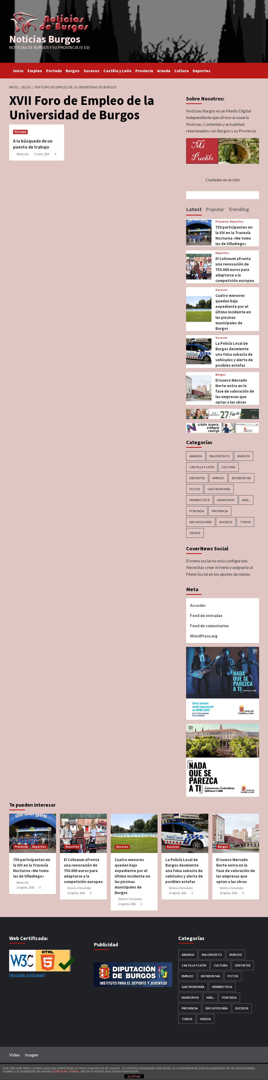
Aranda (163, 70)
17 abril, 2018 (41, 154)
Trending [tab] (238, 209)
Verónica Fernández (79, 888)
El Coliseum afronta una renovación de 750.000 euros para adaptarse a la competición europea (234, 269)
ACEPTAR (134, 1076)
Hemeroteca (199, 500)
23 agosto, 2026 (25, 887)
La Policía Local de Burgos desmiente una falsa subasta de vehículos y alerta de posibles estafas (234, 354)
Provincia (144, 70)
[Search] (256, 69)
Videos (194, 533)
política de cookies (66, 1071)
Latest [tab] (194, 209)
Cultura (181, 70)
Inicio (18, 70)
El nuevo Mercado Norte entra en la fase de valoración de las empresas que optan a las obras (234, 391)
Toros (245, 522)
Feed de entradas (206, 615)
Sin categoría (200, 522)
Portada (54, 70)
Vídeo (14, 1054)
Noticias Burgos (44, 39)
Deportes (201, 70)
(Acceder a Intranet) (27, 974)
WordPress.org (203, 636)
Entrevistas (241, 478)
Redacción (22, 154)
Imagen (31, 1054)
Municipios (225, 500)
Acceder (198, 605)
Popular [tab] (215, 209)
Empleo (34, 70)
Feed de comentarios (209, 625)
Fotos (194, 489)
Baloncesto (220, 456)
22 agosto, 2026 (76, 893)
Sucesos (91, 70)
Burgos (73, 70)
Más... (246, 500)
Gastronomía (219, 489)
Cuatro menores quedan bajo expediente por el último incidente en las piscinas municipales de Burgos (233, 312)
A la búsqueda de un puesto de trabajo (33, 144)
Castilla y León (117, 70)
